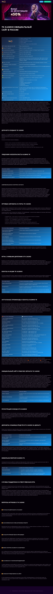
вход (41, 1)
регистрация (47, 1)
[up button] (51, 591)
